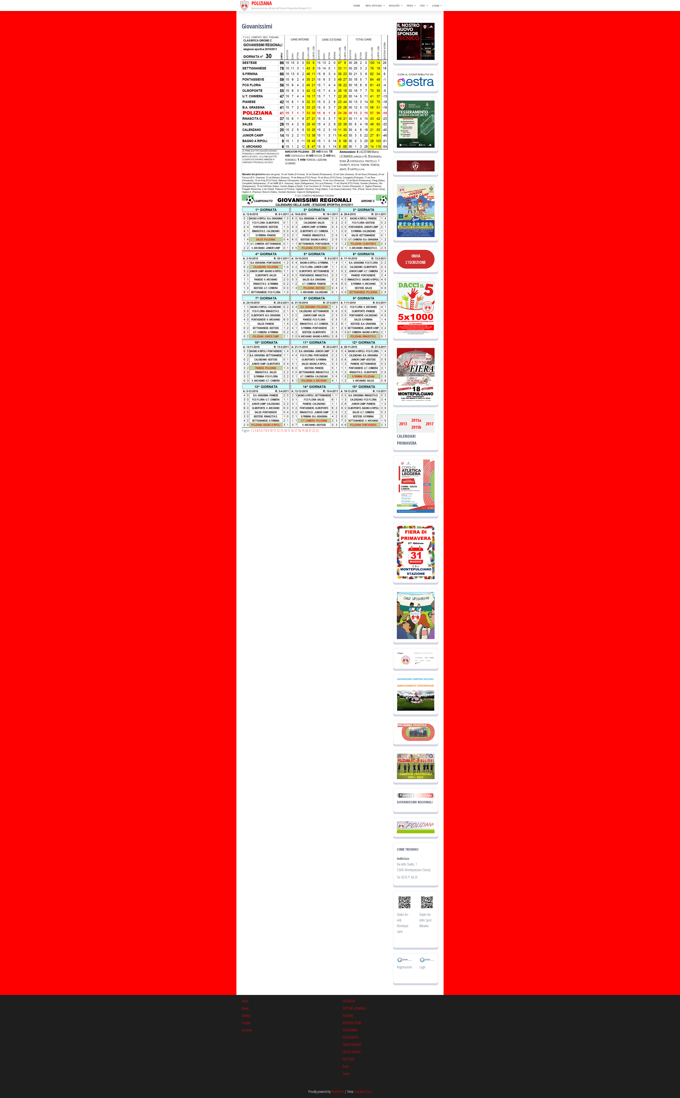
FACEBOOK (349, 1001)
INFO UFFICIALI (374, 5)
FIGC (422, 5)
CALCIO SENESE (352, 1051)
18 (299, 430)
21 (310, 430)
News (245, 1008)
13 (281, 430)
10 (271, 430)
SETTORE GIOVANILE (354, 1008)
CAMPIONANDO (352, 1044)
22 (313, 430)
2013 (403, 424)
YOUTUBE (348, 1015)
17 (295, 430)
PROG (410, 5)
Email (345, 1066)
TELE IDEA (348, 1059)
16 (292, 430)
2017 (430, 424)
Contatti (246, 1022)
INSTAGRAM (350, 1030)
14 (285, 430)
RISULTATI (394, 5)
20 (306, 430)
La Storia (247, 1030)
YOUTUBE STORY (352, 1022)
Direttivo (246, 1015)
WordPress (337, 1091)
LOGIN (435, 5)
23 (317, 430)
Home (356, 5)
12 (278, 430)
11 (274, 430)
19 (303, 430)
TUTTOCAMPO (351, 1037)
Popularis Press (363, 1091)
